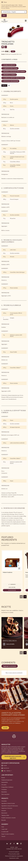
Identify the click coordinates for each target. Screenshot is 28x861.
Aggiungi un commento (9, 666)
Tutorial (3, 836)
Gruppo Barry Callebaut (7, 787)
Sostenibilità (4, 782)
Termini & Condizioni (14, 851)
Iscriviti (5, 727)
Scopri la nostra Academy (7, 834)
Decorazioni (4, 813)
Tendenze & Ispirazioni (6, 780)
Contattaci (4, 789)
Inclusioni (3, 810)
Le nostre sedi (4, 831)
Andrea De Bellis (10, 644)
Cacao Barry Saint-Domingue (17, 272)
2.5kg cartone (12, 587)
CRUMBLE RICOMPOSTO (9, 65)
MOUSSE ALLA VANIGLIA (10, 74)
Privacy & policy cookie (14, 854)
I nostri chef (4, 829)
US (9, 85)
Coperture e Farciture (6, 808)
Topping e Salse (5, 815)
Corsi (2, 827)
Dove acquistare (5, 794)
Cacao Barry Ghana (15, 161)
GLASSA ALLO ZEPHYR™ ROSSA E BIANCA (14, 78)
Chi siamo (3, 784)
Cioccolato (4, 801)
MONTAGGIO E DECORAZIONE (11, 81)
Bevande (3, 820)
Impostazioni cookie (14, 858)
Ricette (3, 777)
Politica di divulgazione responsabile (14, 856)
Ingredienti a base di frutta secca (9, 805)
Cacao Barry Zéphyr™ (15, 367)
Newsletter (4, 792)
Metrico (4, 85)
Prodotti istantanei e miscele (8, 817)
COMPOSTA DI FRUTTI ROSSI (10, 68)
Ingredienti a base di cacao (8, 803)
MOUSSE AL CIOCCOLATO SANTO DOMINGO (14, 71)
